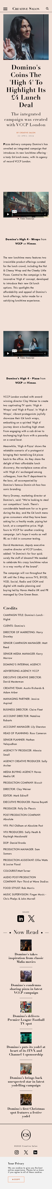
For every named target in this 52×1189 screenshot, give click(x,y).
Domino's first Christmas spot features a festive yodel (26, 1112)
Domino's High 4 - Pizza (23, 378)
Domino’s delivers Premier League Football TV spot (26, 1020)
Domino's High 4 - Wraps (23, 239)
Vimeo (31, 243)
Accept (16, 1179)
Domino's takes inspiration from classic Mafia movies (26, 958)
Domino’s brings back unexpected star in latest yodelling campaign (26, 1082)
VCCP (19, 243)
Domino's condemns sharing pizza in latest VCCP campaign (26, 989)
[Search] (47, 8)
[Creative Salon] (26, 8)
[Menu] (5, 9)
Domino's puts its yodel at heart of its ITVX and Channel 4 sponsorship (26, 1051)
